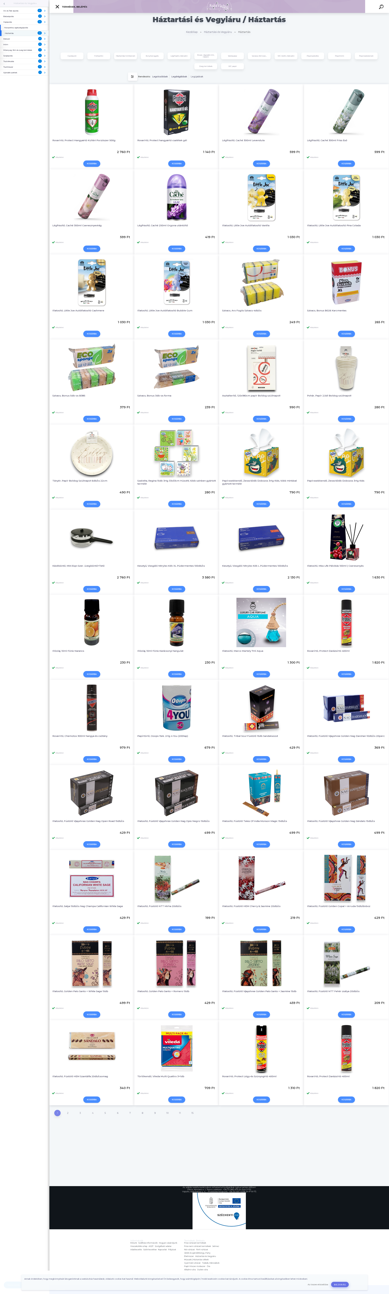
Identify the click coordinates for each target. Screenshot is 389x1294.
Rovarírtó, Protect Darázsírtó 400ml (328, 650)
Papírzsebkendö (366, 56)
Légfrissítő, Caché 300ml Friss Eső (327, 140)
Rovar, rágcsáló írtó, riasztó (205, 56)
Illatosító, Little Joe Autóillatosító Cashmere (78, 310)
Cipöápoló (72, 56)
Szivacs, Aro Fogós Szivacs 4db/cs (242, 310)
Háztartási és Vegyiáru (25, 3)
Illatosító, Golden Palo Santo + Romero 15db (163, 991)
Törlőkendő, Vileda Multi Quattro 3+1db (160, 1076)
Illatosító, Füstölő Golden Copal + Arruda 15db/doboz (338, 906)
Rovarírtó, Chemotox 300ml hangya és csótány (79, 736)
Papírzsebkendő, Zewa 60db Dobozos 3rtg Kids (335, 480)
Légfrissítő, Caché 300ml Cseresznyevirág (77, 225)
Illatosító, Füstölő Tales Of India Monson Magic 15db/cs (254, 821)
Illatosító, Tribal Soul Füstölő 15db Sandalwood (250, 736)
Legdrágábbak (179, 76)
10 (167, 1113)
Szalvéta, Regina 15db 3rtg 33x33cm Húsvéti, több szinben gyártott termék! (176, 482)
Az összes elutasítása (318, 1284)
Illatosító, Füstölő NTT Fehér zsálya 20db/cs (333, 991)
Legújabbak (197, 76)
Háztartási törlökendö (125, 56)
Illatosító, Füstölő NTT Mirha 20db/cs (159, 906)
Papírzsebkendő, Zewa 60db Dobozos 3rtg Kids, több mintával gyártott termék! (259, 482)
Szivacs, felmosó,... (259, 56)
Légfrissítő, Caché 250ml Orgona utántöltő (162, 225)
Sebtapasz (232, 56)
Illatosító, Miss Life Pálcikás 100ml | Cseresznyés (335, 565)
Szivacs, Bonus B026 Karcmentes (326, 310)
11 (180, 1113)
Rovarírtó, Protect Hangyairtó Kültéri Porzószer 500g (83, 140)
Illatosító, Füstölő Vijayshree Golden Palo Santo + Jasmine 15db (259, 991)
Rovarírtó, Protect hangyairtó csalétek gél (162, 140)
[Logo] (219, 6)
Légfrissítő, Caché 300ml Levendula (243, 140)
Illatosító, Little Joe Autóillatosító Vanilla (245, 225)
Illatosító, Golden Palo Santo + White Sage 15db (80, 991)
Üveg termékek (205, 66)
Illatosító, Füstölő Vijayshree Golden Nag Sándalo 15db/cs (341, 821)
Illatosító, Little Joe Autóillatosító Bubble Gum (164, 310)
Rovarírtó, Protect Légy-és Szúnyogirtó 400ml (249, 1076)
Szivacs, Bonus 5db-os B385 (68, 395)
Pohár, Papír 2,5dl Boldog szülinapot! (329, 395)
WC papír (232, 66)
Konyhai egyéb (152, 56)
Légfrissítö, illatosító (179, 56)
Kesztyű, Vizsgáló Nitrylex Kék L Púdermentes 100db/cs (255, 565)
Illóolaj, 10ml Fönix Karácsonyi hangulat (160, 650)
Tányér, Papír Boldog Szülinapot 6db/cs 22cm (79, 480)
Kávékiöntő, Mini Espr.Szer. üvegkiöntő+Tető (78, 565)
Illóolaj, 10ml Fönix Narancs (68, 650)
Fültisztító (98, 56)
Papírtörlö (339, 56)
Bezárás (340, 1284)
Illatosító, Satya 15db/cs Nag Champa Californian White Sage (87, 906)
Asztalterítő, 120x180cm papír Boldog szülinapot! (251, 395)
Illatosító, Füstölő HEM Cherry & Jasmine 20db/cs (251, 906)
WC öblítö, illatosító (286, 56)
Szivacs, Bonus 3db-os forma (154, 395)
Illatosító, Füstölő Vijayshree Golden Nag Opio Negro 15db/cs (173, 821)
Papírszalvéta (313, 56)
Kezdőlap (192, 32)
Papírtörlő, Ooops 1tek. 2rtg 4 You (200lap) (162, 736)
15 (192, 1113)
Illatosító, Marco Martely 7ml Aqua (242, 650)
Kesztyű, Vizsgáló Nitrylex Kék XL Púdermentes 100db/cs (171, 565)
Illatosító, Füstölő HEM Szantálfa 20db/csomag (80, 1076)
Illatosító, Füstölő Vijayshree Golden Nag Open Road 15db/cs (88, 821)
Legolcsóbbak (160, 76)
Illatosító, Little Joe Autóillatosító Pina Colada (334, 225)
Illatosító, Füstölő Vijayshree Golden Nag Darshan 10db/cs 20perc (346, 736)
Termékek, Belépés (74, 6)
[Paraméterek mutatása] (132, 76)
